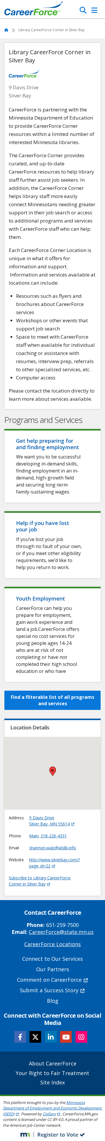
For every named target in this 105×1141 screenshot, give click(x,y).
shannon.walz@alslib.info (52, 847)
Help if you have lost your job (42, 526)
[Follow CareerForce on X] (35, 1037)
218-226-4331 (54, 836)
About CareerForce (52, 1063)
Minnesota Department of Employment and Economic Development (52, 1108)
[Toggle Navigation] (94, 10)
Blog (52, 1000)
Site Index (52, 1082)
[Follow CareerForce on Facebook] (20, 1037)
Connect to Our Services (52, 958)
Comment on (49, 979)
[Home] (33, 9)
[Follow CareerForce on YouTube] (66, 1037)
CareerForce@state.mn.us (61, 931)
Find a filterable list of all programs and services (52, 700)
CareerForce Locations (52, 944)
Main (33, 836)
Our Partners (52, 969)
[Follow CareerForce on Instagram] (81, 1037)
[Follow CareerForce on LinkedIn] (51, 1037)
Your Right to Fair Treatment (52, 1073)
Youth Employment (40, 598)
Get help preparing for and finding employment (47, 444)
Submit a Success (49, 990)
